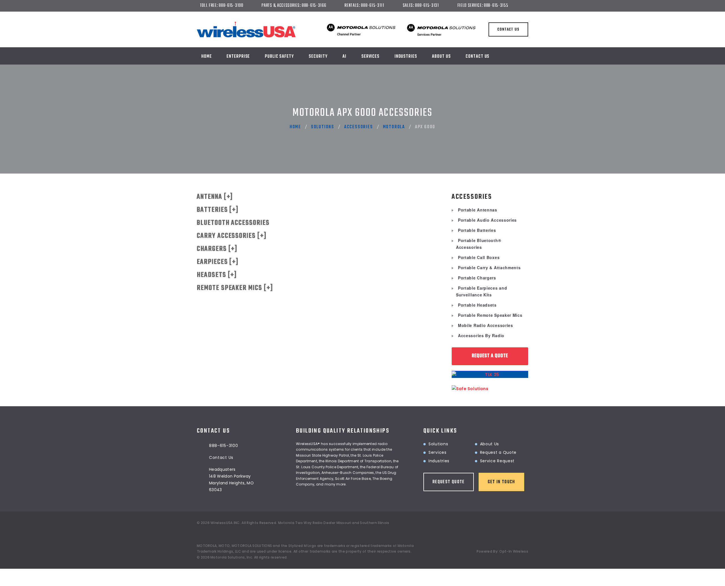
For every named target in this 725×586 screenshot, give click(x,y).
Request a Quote (498, 452)
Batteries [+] (218, 210)
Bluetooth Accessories (233, 223)
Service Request (497, 461)
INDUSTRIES (406, 56)
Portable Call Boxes (479, 257)
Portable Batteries (477, 230)
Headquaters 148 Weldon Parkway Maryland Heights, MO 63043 (231, 480)
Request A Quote (490, 356)
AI (344, 56)
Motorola (394, 127)
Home (206, 56)
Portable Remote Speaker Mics (490, 315)
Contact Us (477, 56)
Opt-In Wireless (513, 551)
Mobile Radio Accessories (485, 325)
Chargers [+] (217, 249)
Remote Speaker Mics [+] (235, 288)
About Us (441, 56)
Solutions (322, 127)
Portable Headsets (477, 305)
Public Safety (279, 56)
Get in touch (501, 482)
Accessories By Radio (481, 335)
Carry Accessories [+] (232, 236)
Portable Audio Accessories (487, 220)
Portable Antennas (477, 210)
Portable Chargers (477, 278)
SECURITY (318, 56)
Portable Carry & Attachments (489, 267)
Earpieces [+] (218, 262)
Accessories (358, 127)
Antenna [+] (215, 197)
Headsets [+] (217, 275)
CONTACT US (508, 29)
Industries (438, 461)
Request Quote (448, 482)
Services (370, 56)
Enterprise (238, 56)
